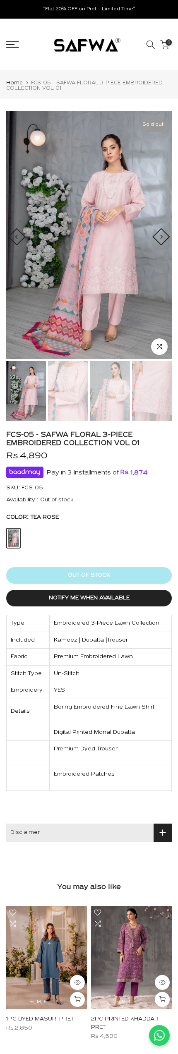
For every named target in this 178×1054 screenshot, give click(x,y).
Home (14, 83)
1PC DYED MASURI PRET (40, 1019)
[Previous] (16, 236)
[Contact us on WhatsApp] (159, 1035)
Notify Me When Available (89, 598)
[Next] (161, 236)
